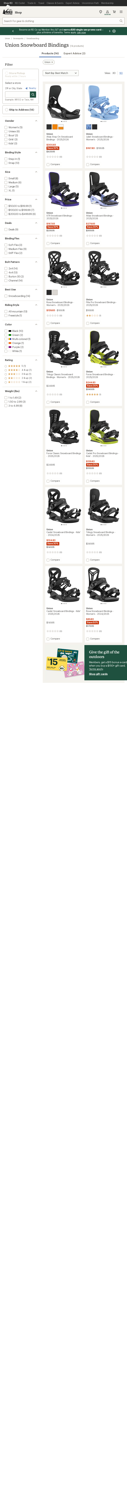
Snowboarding (32, 38)
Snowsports (18, 38)
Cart (114, 12)
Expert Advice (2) (74, 53)
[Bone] (55, 292)
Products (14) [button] (50, 53)
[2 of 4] (63, 121)
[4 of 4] (66, 121)
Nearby (32, 88)
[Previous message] (13, 31)
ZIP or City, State (13, 88)
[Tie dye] (88, 127)
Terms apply (96, 668)
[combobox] (63, 20)
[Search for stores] (33, 94)
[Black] (49, 127)
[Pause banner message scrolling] (114, 31)
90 (121, 72)
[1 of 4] (61, 121)
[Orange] (55, 127)
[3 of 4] (64, 121)
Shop (18, 12)
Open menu (121, 12)
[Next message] (110, 31)
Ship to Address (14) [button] (21, 109)
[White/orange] (61, 127)
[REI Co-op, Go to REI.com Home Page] (7, 12)
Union (7, 38)
